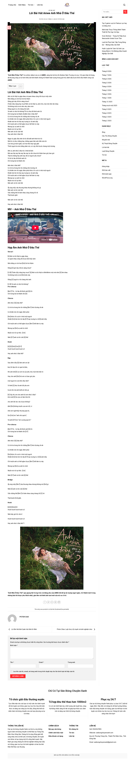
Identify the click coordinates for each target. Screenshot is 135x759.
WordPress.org (107, 178)
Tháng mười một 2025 (109, 105)
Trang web (71, 662)
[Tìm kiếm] (124, 4)
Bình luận (14, 645)
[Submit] (125, 12)
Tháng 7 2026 (106, 75)
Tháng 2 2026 (106, 94)
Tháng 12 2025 (107, 102)
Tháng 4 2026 (106, 86)
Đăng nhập (105, 166)
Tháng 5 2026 (106, 83)
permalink (66, 609)
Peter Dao (61, 19)
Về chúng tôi (73, 729)
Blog (103, 132)
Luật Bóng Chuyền (108, 151)
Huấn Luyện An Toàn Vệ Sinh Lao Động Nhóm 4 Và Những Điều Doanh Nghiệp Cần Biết (114, 51)
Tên (12, 662)
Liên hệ (40, 5)
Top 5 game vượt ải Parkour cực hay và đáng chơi (114, 24)
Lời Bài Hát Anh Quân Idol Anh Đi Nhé (24, 629)
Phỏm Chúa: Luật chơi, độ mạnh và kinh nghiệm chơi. (75, 629)
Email (41, 662)
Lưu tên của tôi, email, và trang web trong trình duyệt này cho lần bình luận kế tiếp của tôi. (44, 671)
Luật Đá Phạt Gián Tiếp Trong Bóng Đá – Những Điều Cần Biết (114, 43)
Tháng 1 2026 (106, 98)
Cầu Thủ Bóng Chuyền (109, 136)
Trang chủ (12, 5)
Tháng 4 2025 (106, 113)
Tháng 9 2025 (106, 109)
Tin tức (30, 5)
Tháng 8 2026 (106, 71)
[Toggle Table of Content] (19, 86)
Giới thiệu (21, 5)
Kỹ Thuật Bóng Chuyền (109, 143)
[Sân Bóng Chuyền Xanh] (67, 5)
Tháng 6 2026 (106, 79)
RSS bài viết (106, 170)
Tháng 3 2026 (106, 90)
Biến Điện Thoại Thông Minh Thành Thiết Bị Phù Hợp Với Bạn (114, 31)
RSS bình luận (106, 174)
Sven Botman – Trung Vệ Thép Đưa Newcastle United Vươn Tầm (114, 37)
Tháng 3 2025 (106, 117)
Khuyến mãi (106, 140)
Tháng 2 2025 (106, 121)
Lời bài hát (52, 10)
